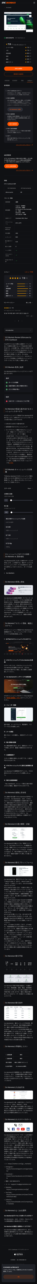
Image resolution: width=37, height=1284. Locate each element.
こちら (11, 463)
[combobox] (18, 330)
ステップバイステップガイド (23, 145)
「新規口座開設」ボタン (13, 698)
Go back (8, 7)
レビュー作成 (29, 272)
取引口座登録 (13, 124)
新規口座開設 (18, 68)
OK (19, 1277)
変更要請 (14, 80)
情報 (22, 80)
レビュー (30, 80)
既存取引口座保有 (18, 74)
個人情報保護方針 (21, 1260)
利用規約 (13, 1260)
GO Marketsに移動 (15, 109)
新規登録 (7, 80)
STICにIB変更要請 (11, 166)
